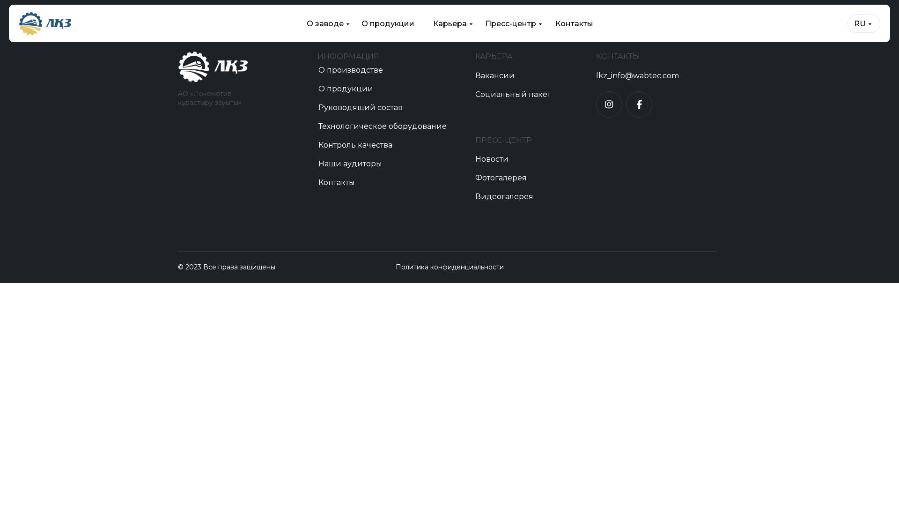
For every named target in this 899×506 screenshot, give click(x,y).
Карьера (450, 23)
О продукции (387, 23)
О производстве (350, 70)
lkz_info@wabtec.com (637, 75)
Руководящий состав (360, 107)
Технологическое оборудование (382, 126)
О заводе (325, 23)
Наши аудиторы (350, 163)
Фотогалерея (501, 177)
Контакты (574, 23)
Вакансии (495, 75)
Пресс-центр (510, 23)
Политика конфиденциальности (450, 267)
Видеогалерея (504, 196)
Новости (491, 159)
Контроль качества (355, 145)
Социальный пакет (513, 94)
